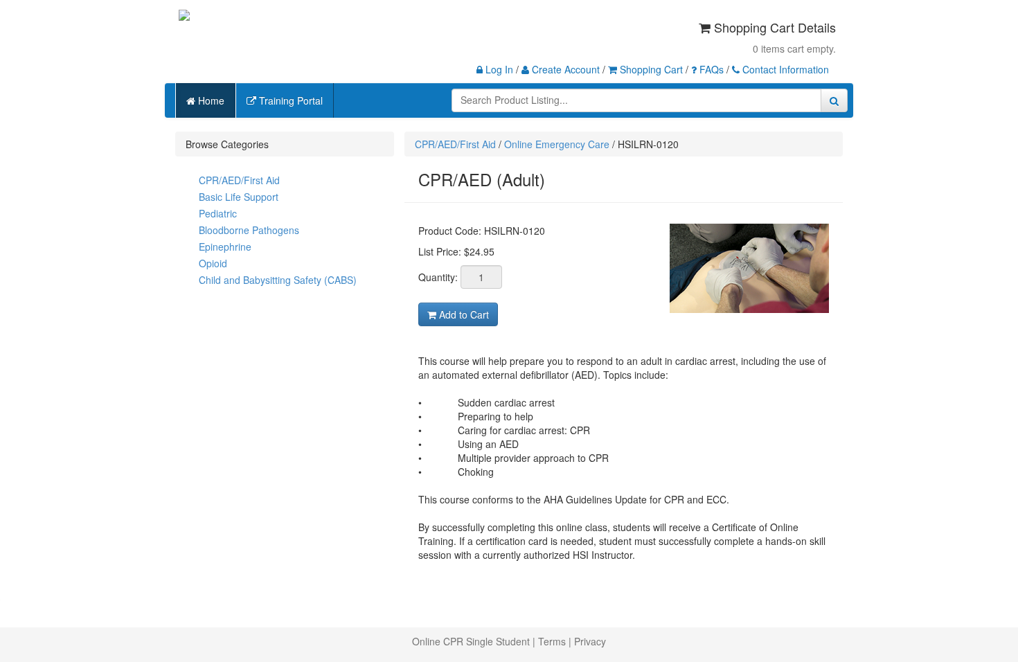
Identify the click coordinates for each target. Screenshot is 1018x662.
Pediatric (218, 213)
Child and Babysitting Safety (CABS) (278, 280)
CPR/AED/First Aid (239, 180)
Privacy (590, 641)
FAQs (710, 69)
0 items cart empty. (794, 48)
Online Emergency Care (556, 144)
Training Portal (289, 100)
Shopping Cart (650, 69)
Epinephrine (225, 246)
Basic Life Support (238, 197)
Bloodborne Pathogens (249, 230)
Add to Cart (462, 314)
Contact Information (784, 69)
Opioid (213, 263)
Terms (552, 641)
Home (209, 100)
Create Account (564, 69)
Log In (498, 69)
